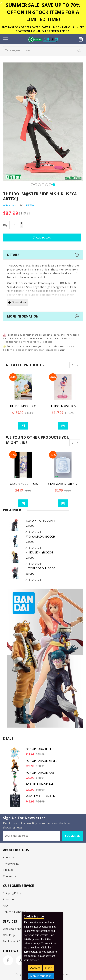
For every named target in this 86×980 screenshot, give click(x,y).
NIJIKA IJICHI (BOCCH (39, 552)
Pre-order (9, 899)
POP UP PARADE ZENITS (41, 761)
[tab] (43, 255)
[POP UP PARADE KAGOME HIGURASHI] (15, 778)
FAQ (5, 905)
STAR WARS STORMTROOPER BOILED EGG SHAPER (64, 484)
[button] (32, 184)
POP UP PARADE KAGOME (42, 772)
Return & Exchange (14, 912)
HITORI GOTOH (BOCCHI (41, 568)
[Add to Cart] (23, 426)
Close (48, 968)
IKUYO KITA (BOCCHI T (40, 520)
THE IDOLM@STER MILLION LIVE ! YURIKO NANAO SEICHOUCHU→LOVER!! (64, 406)
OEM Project (10, 935)
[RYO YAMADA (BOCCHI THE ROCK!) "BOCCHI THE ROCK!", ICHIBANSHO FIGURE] (15, 542)
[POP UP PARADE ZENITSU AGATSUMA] (15, 767)
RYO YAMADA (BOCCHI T (41, 536)
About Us (8, 857)
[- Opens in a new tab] (4, 346)
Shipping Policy (12, 893)
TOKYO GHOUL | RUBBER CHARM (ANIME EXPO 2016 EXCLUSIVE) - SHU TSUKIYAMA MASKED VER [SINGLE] (24, 484)
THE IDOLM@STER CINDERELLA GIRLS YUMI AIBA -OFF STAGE (24, 406)
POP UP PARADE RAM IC (41, 784)
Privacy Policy (11, 863)
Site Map (8, 870)
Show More (19, 302)
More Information (22, 316)
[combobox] (43, 50)
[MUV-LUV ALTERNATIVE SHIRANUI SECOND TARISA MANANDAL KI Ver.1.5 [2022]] (15, 802)
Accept (36, 968)
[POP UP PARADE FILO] (15, 755)
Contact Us (9, 876)
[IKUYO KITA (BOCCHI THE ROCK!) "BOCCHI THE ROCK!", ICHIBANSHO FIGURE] (15, 526)
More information (41, 976)
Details (13, 255)
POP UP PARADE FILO (40, 749)
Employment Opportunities (19, 941)
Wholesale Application (16, 929)
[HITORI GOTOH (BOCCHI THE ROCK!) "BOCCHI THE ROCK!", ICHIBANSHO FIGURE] (15, 574)
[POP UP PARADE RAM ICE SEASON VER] (15, 790)
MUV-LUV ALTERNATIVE (41, 796)
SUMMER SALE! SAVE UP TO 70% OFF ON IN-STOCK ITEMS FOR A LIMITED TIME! (43, 12)
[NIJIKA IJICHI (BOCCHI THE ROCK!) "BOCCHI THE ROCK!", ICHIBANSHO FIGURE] (15, 558)
